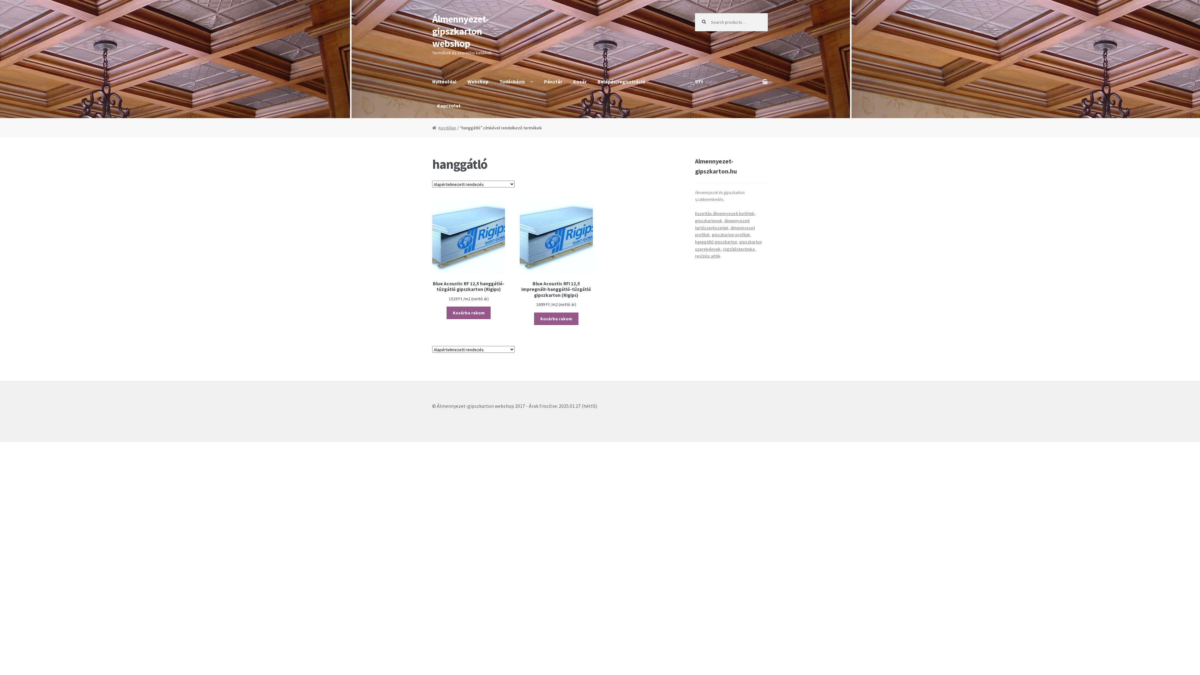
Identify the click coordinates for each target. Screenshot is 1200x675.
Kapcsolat (449, 105)
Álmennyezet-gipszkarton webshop (460, 31)
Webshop (478, 81)
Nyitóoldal (444, 81)
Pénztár (553, 81)
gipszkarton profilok (731, 235)
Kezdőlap (447, 128)
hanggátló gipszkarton (716, 242)
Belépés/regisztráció (621, 81)
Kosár (580, 81)
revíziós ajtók (707, 256)
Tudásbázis (512, 81)
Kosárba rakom (469, 313)
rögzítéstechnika (739, 249)
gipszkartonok (708, 220)
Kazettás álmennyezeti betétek (724, 213)
